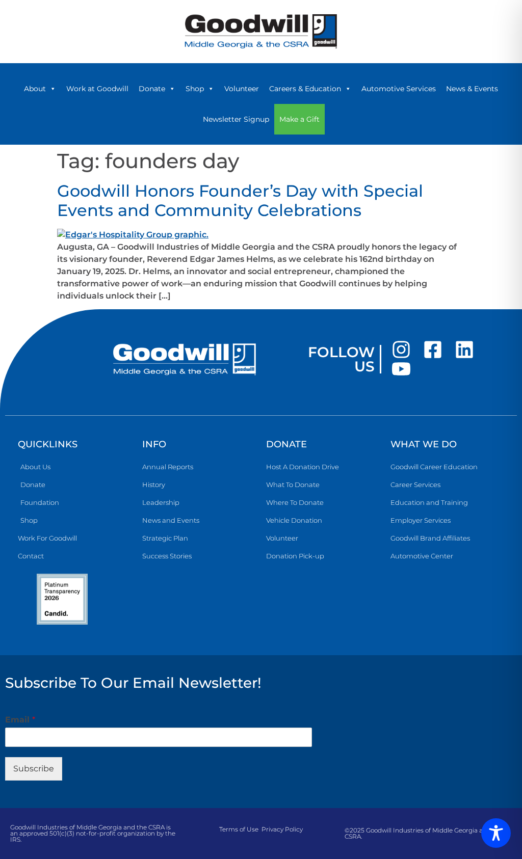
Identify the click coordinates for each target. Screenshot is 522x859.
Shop (195, 88)
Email (20, 719)
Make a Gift (299, 119)
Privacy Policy (282, 829)
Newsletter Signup (236, 119)
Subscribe (33, 768)
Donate (152, 88)
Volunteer (241, 88)
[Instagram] (401, 349)
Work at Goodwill (97, 88)
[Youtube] (401, 369)
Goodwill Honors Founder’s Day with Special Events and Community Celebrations (240, 200)
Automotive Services (398, 88)
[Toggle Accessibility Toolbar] (496, 833)
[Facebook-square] (432, 349)
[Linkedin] (464, 349)
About (35, 88)
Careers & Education (305, 88)
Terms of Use (238, 829)
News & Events (472, 88)
